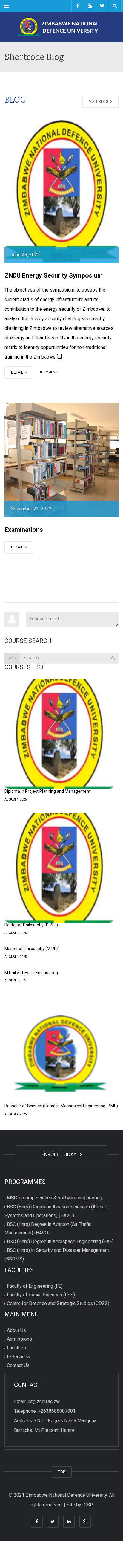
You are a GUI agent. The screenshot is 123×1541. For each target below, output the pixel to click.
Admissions (19, 1339)
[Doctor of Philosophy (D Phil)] (59, 868)
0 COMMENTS (48, 372)
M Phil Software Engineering (31, 972)
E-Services (18, 1356)
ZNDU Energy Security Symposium (53, 275)
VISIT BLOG (99, 101)
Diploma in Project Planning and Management (47, 791)
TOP (61, 1472)
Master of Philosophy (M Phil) (32, 948)
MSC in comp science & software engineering (54, 1198)
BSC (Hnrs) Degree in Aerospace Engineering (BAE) (60, 1242)
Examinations (23, 529)
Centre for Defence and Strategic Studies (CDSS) (58, 1303)
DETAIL (17, 372)
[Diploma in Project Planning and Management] (59, 734)
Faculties (16, 1348)
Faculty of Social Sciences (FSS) (41, 1295)
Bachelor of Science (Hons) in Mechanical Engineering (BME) (61, 1105)
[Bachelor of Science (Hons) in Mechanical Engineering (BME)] (59, 1048)
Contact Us (18, 1365)
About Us (16, 1330)
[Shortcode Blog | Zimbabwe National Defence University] (61, 27)
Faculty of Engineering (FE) (35, 1286)
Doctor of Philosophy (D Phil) (31, 925)
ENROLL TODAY (60, 1154)
